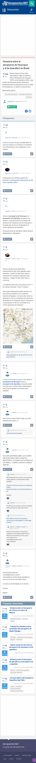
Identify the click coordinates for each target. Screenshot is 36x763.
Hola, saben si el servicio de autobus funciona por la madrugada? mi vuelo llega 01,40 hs (19, 520)
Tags (5, 759)
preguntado (11, 101)
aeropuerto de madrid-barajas (24, 637)
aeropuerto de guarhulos (11, 94)
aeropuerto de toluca (15, 618)
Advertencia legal (26, 755)
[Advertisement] (18, 36)
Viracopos (17, 382)
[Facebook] (26, 111)
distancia (12, 639)
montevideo (19, 686)
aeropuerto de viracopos (25, 94)
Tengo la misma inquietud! (14, 433)
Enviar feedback (8, 755)
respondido (7, 137)
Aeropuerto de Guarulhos (12, 384)
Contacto (17, 755)
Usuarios (11, 759)
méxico (12, 621)
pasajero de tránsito (15, 688)
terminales (13, 637)
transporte (28, 97)
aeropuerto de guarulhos (23, 670)
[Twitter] (30, 111)
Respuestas (13, 9)
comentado (12, 474)
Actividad (18, 759)
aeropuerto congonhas (16, 672)
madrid (12, 686)
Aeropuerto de (8, 382)
